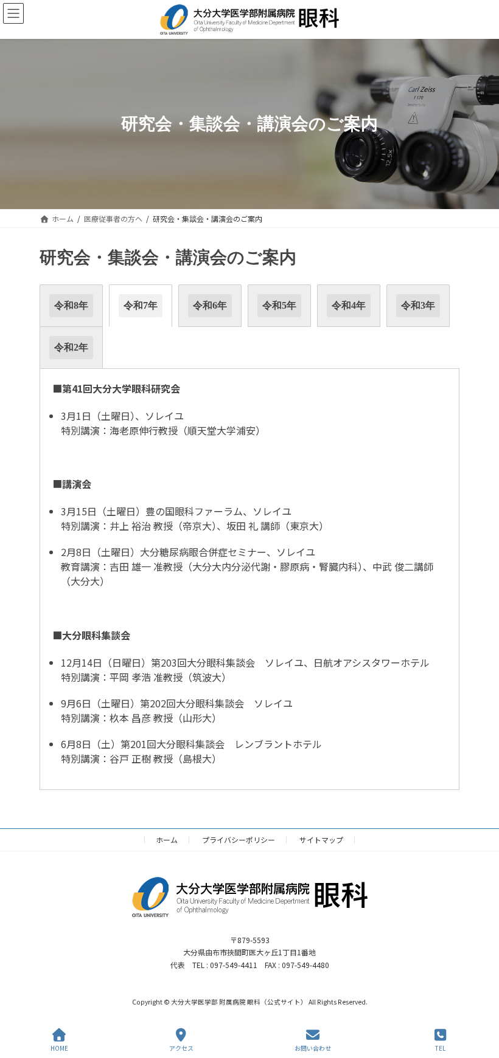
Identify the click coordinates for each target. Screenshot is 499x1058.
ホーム (167, 839)
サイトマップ (321, 839)
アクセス (181, 1047)
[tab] (71, 305)
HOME (59, 1047)
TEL (440, 1047)
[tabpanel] (249, 579)
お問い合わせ (313, 1047)
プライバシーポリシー (238, 839)
